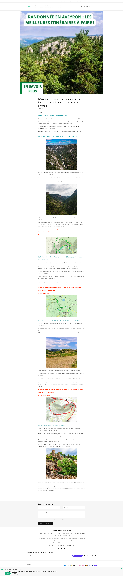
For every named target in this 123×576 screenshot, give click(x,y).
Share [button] (41, 112)
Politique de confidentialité (51, 571)
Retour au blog (62, 495)
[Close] (121, 568)
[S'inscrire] (47, 555)
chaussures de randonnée (49, 482)
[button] (47, 5)
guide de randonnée (45, 217)
